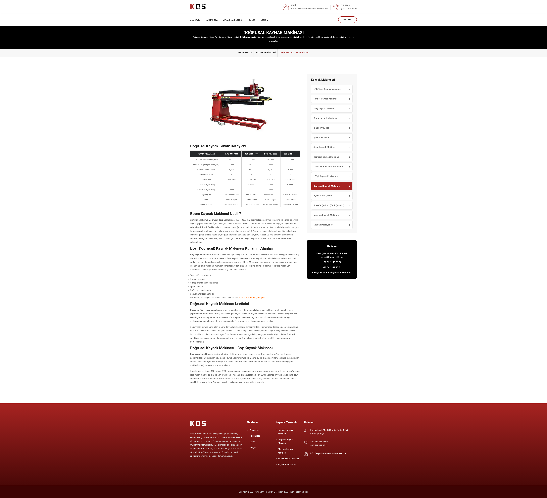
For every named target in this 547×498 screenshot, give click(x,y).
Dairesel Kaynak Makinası (326, 157)
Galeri (252, 20)
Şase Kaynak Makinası (325, 147)
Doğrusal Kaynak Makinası (327, 186)
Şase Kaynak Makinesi (288, 458)
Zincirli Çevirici (321, 128)
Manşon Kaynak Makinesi (285, 451)
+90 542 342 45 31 (332, 267)
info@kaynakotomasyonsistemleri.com (332, 272)
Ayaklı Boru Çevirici (323, 195)
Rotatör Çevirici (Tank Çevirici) (329, 205)
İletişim (347, 20)
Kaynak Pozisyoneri (323, 224)
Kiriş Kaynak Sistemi (324, 108)
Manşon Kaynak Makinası (326, 215)
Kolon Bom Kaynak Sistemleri (328, 166)
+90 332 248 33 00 (332, 262)
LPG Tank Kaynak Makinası (327, 89)
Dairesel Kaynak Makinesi (285, 432)
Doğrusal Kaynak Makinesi (286, 441)
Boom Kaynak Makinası (325, 118)
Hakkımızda (211, 20)
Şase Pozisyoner (322, 137)
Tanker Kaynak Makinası (326, 98)
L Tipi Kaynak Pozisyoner (326, 176)
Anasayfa (195, 20)
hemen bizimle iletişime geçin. (253, 297)
